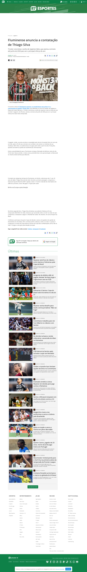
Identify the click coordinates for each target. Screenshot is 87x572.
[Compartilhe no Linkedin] (50, 55)
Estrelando (22, 511)
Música (21, 522)
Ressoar (70, 534)
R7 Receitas (22, 527)
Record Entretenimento (73, 520)
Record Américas (71, 518)
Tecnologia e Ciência (40, 543)
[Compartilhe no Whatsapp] (52, 55)
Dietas (21, 508)
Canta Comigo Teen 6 (54, 522)
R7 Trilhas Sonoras (72, 513)
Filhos (21, 515)
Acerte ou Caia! (52, 499)
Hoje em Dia (52, 539)
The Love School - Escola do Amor (56, 551)
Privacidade (22, 561)
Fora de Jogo (11, 506)
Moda (21, 520)
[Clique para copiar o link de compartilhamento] (56, 55)
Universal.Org (71, 541)
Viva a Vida (22, 536)
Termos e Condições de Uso (30, 561)
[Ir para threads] (60, 561)
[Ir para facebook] (71, 2)
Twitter (30, 229)
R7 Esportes (10, 35)
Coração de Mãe (52, 529)
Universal (70, 539)
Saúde (37, 541)
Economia (38, 515)
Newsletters (70, 508)
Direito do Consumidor (40, 513)
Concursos (38, 511)
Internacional (38, 527)
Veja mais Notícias (32, 487)
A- (14, 60)
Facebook (43, 229)
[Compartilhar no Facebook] (47, 55)
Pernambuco (38, 534)
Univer (69, 536)
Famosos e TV (23, 513)
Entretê (26, 1)
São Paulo (38, 539)
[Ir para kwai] (57, 561)
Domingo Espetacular (53, 532)
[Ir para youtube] (77, 561)
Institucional (73, 496)
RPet (21, 529)
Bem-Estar (22, 501)
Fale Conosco (16, 561)
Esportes (31, 1)
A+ (11, 60)
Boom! (50, 518)
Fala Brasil (51, 536)
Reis (50, 548)
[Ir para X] (72, 2)
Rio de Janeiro (38, 536)
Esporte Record (52, 534)
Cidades (37, 508)
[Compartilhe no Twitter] (45, 55)
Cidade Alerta (52, 527)
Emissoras (70, 506)
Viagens (21, 532)
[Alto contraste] (9, 60)
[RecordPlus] (63, 1)
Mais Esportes (12, 513)
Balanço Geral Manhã (53, 511)
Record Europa (71, 522)
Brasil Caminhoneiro (53, 520)
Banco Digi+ (70, 499)
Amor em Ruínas (52, 503)
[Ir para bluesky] (47, 561)
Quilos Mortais (52, 546)
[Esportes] (43, 8)
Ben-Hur (51, 515)
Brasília (16, 1)
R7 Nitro (21, 525)
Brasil (37, 501)
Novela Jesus (52, 543)
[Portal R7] (3, 1)
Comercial (70, 503)
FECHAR (68, 569)
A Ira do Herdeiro (53, 501)
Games (21, 518)
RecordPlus (70, 511)
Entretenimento (25, 496)
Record (40, 1)
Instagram (36, 229)
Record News (46, 1)
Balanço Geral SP (53, 513)
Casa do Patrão (52, 525)
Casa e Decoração (23, 503)
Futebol (10, 508)
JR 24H (35, 1)
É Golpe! (37, 520)
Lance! (10, 511)
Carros (37, 506)
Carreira (69, 501)
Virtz (20, 534)
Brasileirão (11, 501)
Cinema (21, 506)
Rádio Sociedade (71, 515)
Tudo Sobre (38, 546)
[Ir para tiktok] (67, 561)
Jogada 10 (15, 35)
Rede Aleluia (70, 529)
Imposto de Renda (39, 525)
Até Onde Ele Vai (52, 508)
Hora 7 (37, 522)
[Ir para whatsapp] (73, 561)
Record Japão (71, 525)
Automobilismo (12, 499)
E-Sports (10, 503)
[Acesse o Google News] (54, 56)
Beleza (21, 499)
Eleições (21, 1)
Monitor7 (38, 532)
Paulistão (11, 515)
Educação (38, 518)
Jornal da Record (52, 541)
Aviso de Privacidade (60, 569)
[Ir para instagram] (74, 2)
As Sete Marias (52, 506)
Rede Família (70, 532)
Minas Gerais (38, 529)
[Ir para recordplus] (63, 561)
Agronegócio (38, 499)
